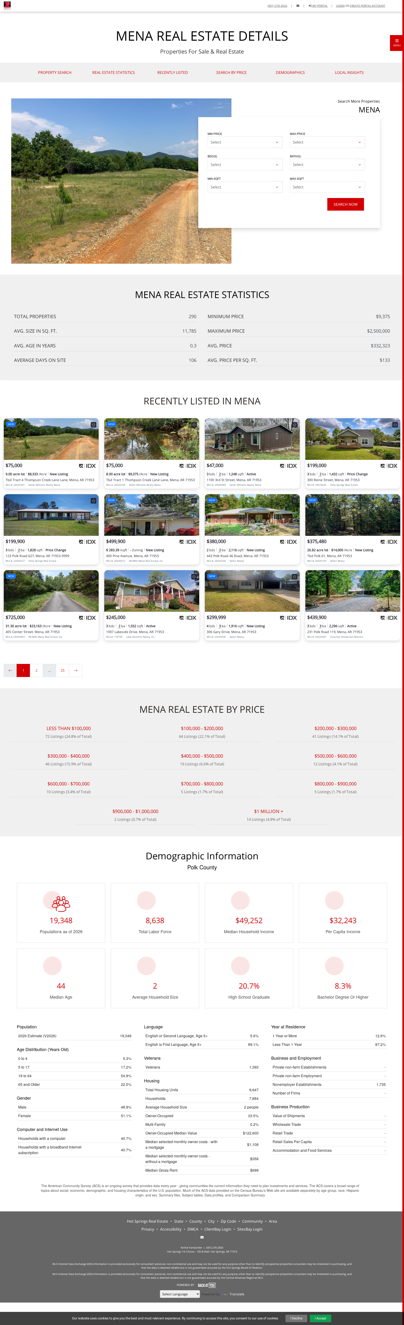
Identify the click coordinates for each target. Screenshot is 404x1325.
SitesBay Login (250, 1229)
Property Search (55, 72)
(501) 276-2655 (277, 6)
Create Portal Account (367, 6)
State (178, 1221)
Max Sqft (297, 178)
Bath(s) (295, 156)
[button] (397, 43)
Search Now (346, 204)
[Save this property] (93, 425)
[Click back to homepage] (5, 5)
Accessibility (170, 1229)
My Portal (320, 6)
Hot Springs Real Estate (147, 1221)
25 (63, 670)
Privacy (147, 1229)
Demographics (290, 72)
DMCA (193, 1229)
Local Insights (349, 72)
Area (273, 1221)
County (195, 1221)
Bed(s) (212, 156)
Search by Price (231, 72)
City (211, 1221)
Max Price (297, 134)
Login (340, 6)
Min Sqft (214, 178)
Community (252, 1221)
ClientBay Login (217, 1229)
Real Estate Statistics (113, 72)
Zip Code (228, 1221)
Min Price (215, 134)
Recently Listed (172, 72)
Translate (237, 1294)
